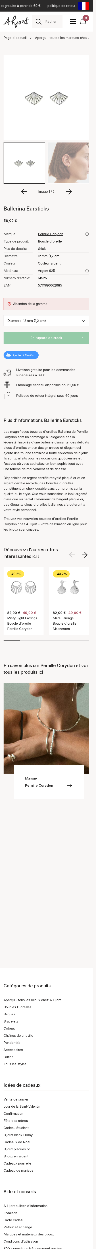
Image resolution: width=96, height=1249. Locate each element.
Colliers (9, 1028)
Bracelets (11, 1021)
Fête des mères (16, 1121)
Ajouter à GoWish (24, 355)
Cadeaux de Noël (17, 1142)
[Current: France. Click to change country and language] (83, 6)
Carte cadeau (14, 1220)
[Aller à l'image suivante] (68, 191)
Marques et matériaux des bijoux (29, 1234)
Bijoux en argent (16, 1156)
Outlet (8, 1057)
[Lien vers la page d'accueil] (16, 22)
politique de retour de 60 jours (69, 6)
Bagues (9, 1014)
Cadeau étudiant (16, 1128)
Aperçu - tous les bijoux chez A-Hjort (32, 1000)
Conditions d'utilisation (21, 1241)
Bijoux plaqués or (17, 1149)
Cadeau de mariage (18, 1170)
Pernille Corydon (50, 234)
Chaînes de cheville (18, 1035)
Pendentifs (12, 1042)
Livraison (10, 1213)
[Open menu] (73, 21)
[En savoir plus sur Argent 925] (87, 271)
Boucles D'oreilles (17, 1007)
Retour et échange (18, 1227)
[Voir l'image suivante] (84, 554)
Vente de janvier (16, 1099)
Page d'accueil (15, 38)
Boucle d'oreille (50, 241)
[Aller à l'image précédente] (24, 191)
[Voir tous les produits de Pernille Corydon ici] (87, 234)
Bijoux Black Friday (18, 1135)
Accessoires (13, 1050)
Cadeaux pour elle (17, 1163)
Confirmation (13, 1113)
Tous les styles (15, 1064)
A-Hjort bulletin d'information (26, 1206)
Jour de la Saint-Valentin (22, 1106)
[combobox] (52, 21)
